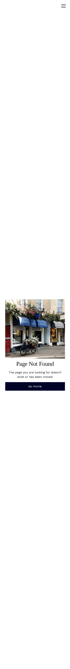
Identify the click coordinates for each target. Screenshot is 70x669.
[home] (18, 5)
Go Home (35, 386)
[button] (62, 5)
